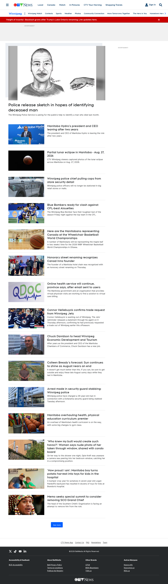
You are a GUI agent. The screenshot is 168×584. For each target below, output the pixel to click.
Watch (62, 5)
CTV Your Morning (93, 5)
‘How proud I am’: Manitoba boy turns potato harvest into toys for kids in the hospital (73, 474)
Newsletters (96, 542)
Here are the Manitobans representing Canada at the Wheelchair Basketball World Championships (73, 234)
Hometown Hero (157, 13)
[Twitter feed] (10, 551)
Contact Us (79, 542)
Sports (59, 13)
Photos (78, 13)
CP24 (87, 565)
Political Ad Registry (55, 571)
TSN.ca (88, 571)
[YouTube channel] (20, 551)
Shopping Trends (114, 5)
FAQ (87, 542)
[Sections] (7, 4)
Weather (68, 13)
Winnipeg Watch (35, 13)
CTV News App (67, 542)
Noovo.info (128, 565)
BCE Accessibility (16, 565)
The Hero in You (140, 13)
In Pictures (74, 5)
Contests (49, 13)
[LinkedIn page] (25, 551)
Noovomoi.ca (129, 568)
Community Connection (94, 13)
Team (105, 542)
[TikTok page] (15, 551)
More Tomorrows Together (118, 13)
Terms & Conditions (55, 568)
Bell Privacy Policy (54, 565)
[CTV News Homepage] (23, 4)
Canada (51, 5)
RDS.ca (127, 571)
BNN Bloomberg (92, 568)
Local (40, 5)
